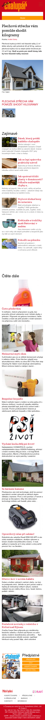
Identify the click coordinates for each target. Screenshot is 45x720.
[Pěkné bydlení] (7, 691)
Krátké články (12, 39)
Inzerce (24, 698)
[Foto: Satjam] (9, 113)
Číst (30, 663)
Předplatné (27, 695)
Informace (22, 701)
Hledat (22, 18)
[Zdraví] (37, 691)
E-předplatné (10, 698)
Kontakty (8, 701)
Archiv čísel (31, 670)
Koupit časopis (30, 666)
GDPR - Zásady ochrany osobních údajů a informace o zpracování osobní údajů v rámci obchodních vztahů (22, 717)
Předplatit (30, 659)
